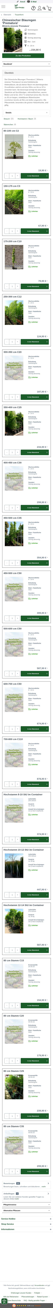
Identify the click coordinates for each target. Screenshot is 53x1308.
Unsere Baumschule (13, 1300)
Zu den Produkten (23, 56)
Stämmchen (10, 124)
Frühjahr (37, 1293)
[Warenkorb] (49, 8)
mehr (43, 1187)
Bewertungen (9, 1183)
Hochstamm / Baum (27, 119)
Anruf (22, 2)
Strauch (8, 119)
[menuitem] (3, 6)
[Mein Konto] (39, 8)
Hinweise (38, 1305)
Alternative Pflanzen (11, 1210)
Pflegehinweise (9, 1205)
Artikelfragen (11, 1194)
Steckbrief (7, 64)
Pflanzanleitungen (27, 1297)
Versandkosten (39, 1285)
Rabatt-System (42, 1297)
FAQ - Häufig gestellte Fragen (34, 1300)
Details (8, 113)
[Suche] (44, 8)
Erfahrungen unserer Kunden (21, 1293)
